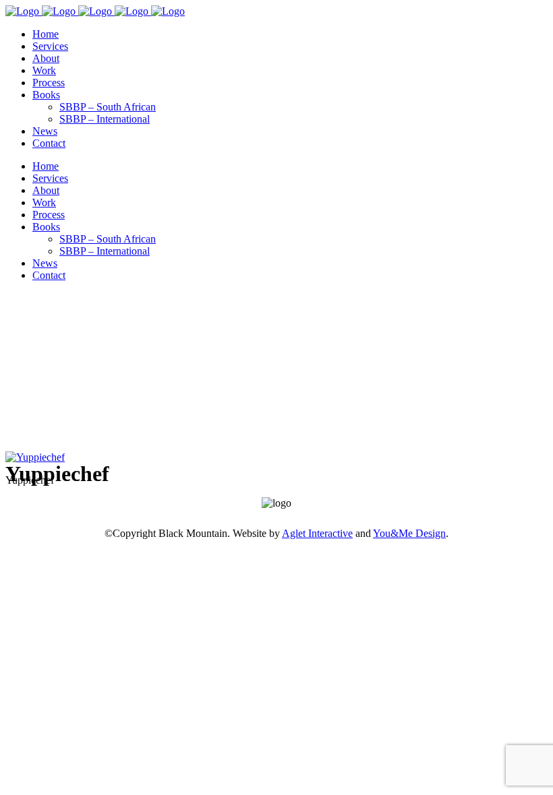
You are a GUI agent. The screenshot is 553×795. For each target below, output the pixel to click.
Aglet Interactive (317, 533)
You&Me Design (409, 533)
